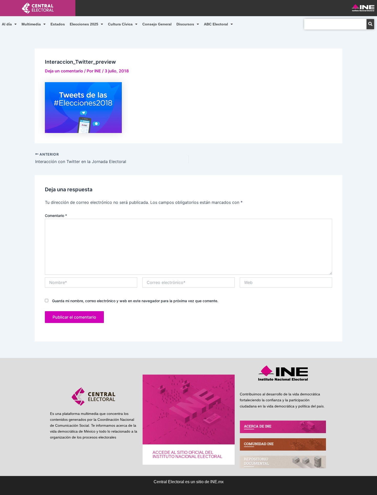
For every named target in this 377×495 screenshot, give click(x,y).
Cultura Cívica (120, 24)
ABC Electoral (216, 24)
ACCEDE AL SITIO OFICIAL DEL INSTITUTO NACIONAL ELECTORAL (187, 454)
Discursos (185, 24)
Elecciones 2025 (84, 24)
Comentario (56, 215)
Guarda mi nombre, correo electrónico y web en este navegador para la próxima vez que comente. (135, 301)
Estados (58, 24)
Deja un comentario (64, 70)
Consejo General (157, 24)
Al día (7, 24)
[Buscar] (370, 24)
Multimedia (31, 24)
